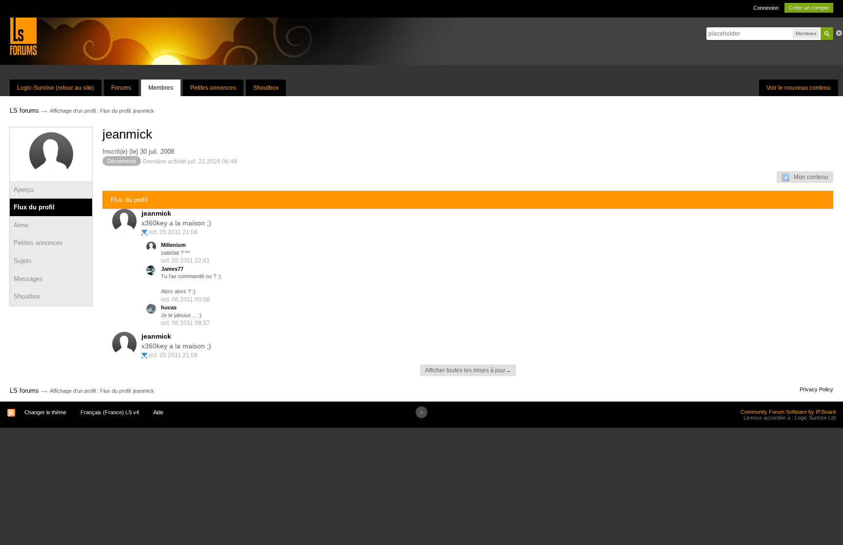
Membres (160, 87)
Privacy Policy (816, 389)
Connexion (766, 8)
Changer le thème (45, 412)
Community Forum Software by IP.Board (788, 412)
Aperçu (24, 189)
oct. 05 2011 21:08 (173, 232)
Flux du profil (34, 207)
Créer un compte (809, 8)
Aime (21, 225)
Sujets (23, 260)
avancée (839, 33)
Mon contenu (808, 177)
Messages (28, 279)
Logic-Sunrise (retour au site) (55, 87)
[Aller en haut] (421, 412)
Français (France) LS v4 (109, 412)
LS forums (24, 390)
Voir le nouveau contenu (798, 87)
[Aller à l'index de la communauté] (23, 36)
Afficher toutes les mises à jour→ (468, 370)
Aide (158, 412)
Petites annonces (213, 87)
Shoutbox (266, 87)
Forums (121, 87)
